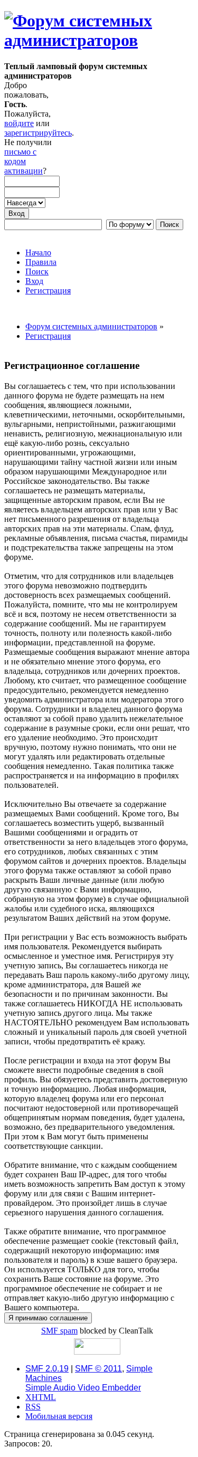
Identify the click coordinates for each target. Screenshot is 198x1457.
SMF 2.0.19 (47, 1368)
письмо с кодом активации (23, 161)
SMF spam (59, 1330)
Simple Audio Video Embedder (83, 1387)
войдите (19, 123)
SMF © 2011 (98, 1368)
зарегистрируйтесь (38, 132)
